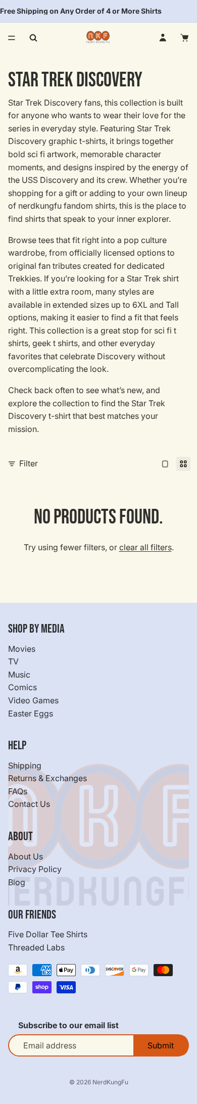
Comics (22, 688)
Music (19, 674)
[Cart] (185, 38)
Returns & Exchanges (47, 779)
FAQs (17, 791)
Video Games (33, 700)
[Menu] (11, 38)
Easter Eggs (30, 713)
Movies (21, 649)
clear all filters (145, 547)
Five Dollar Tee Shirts (47, 934)
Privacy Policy (35, 870)
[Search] (33, 38)
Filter (28, 463)
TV (13, 661)
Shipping (24, 765)
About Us (25, 856)
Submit (160, 1045)
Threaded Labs (36, 947)
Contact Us (29, 804)
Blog (16, 882)
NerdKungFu (110, 1082)
